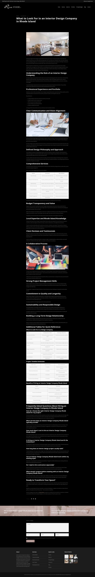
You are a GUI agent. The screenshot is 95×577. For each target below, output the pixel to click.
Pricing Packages (79, 6)
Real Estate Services (35, 559)
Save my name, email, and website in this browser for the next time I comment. (41, 538)
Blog (85, 6)
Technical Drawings (35, 557)
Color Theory (34, 562)
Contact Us (50, 562)
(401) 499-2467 (58, 574)
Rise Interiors (41, 492)
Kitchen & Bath (35, 554)
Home (59, 6)
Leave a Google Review (89, 1)
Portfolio (73, 6)
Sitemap (49, 567)
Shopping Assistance (35, 564)
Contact (89, 6)
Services (63, 6)
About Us (68, 6)
